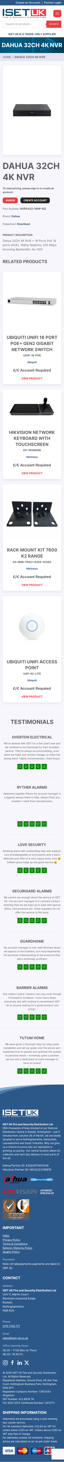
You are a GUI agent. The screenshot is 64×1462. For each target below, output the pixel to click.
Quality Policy (11, 1252)
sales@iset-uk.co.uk (15, 1338)
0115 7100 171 (11, 1326)
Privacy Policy (11, 1240)
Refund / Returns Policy (17, 1248)
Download (23, 224)
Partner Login (52, 2)
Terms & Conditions (15, 1243)
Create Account (35, 200)
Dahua (16, 216)
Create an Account (28, 2)
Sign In (10, 200)
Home (7, 57)
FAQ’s (6, 1235)
